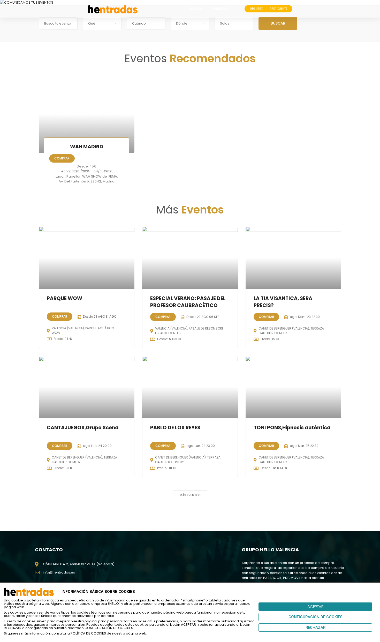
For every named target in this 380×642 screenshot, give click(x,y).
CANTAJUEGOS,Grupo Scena (83, 427)
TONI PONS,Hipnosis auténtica (292, 427)
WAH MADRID (86, 146)
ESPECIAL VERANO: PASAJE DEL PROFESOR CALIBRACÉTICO (187, 302)
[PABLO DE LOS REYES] (190, 387)
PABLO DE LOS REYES (175, 427)
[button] (102, 23)
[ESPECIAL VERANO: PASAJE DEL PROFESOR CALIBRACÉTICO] (190, 258)
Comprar (62, 158)
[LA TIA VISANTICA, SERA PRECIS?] (293, 258)
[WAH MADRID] (86, 114)
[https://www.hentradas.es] (113, 8)
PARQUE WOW (64, 298)
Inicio (195, 8)
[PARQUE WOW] (86, 258)
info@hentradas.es (59, 572)
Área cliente (278, 8)
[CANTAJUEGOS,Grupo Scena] (86, 387)
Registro (256, 8)
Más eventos (190, 495)
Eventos (219, 8)
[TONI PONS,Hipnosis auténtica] (293, 387)
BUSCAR (278, 23)
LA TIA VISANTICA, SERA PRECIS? (283, 302)
